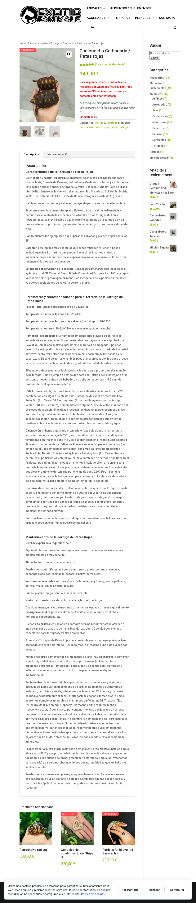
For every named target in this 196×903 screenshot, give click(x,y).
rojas (106, 127)
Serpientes (159, 139)
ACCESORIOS (96, 18)
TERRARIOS (122, 18)
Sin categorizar (159, 157)
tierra (114, 127)
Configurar (177, 889)
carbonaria (87, 127)
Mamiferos (159, 122)
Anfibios (157, 98)
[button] (68, 54)
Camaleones (160, 116)
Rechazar (154, 889)
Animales (43, 43)
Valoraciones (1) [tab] (58, 154)
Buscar (155, 57)
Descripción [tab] (31, 154)
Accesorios (156, 77)
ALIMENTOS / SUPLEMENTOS (130, 8)
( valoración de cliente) (110, 64)
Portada (100, 122)
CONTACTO (167, 18)
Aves (155, 110)
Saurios (157, 134)
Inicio (23, 43)
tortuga (123, 127)
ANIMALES (94, 8)
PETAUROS (142, 18)
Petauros (158, 128)
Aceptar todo (130, 889)
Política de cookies (93, 894)
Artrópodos (159, 104)
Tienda (32, 43)
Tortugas (56, 43)
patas (98, 127)
